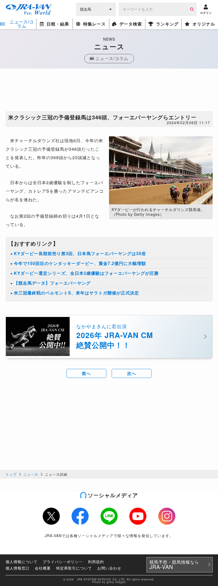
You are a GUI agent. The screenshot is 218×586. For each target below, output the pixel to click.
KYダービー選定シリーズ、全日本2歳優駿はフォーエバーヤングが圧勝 (86, 273)
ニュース (30, 474)
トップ (11, 474)
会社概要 (43, 568)
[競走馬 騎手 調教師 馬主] (96, 8)
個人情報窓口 (18, 568)
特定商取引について (74, 568)
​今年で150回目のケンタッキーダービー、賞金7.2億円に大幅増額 (80, 263)
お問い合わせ (109, 568)
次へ (131, 373)
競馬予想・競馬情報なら (174, 565)
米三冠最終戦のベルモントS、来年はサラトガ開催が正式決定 (76, 293)
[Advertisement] (109, 91)
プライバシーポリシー (63, 561)
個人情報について (21, 561)
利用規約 (96, 561)
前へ (86, 373)
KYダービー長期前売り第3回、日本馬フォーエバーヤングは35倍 (80, 253)
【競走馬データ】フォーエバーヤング (52, 283)
